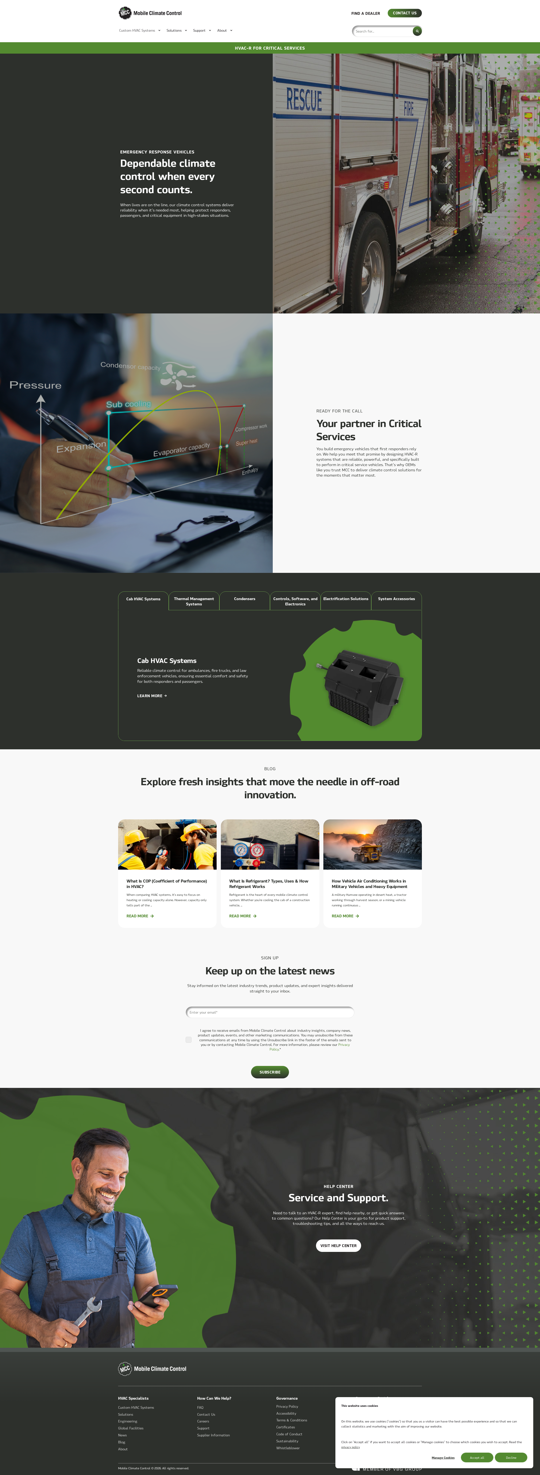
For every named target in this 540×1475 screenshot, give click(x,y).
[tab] (143, 600)
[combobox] (387, 31)
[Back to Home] (143, 13)
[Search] (417, 31)
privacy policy (350, 1447)
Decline (511, 1457)
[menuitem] (137, 30)
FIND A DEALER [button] (365, 13)
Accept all (477, 1457)
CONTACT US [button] (405, 12)
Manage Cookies (443, 1457)
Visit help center (338, 1245)
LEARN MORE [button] (149, 696)
